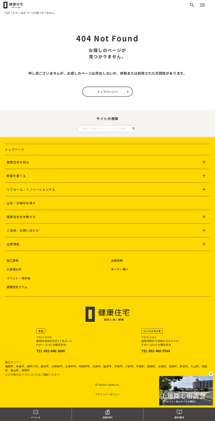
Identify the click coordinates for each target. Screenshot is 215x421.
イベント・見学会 (18, 278)
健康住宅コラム (17, 287)
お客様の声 (14, 269)
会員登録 (117, 260)
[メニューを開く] (202, 5)
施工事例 (12, 260)
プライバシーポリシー (107, 394)
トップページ (14, 149)
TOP (7, 13)
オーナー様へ (119, 269)
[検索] (192, 5)
